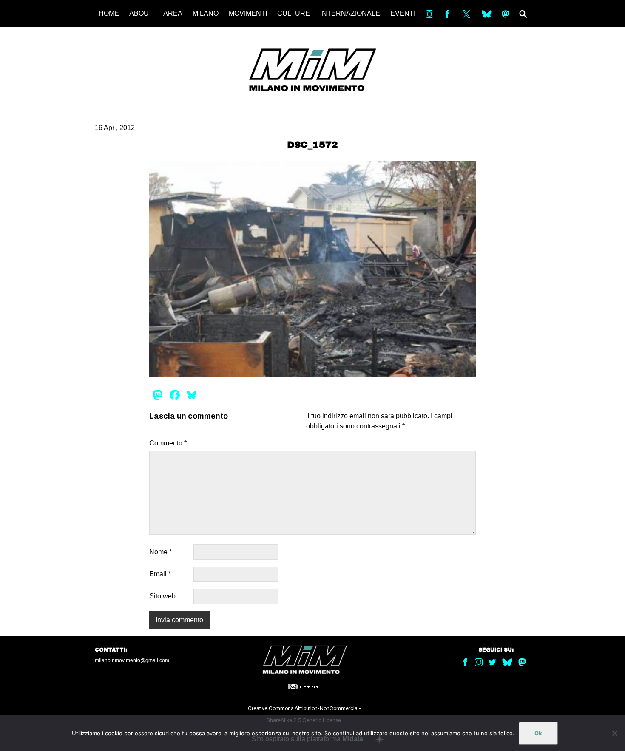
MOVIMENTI (248, 13)
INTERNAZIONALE (350, 13)
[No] (614, 733)
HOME (109, 13)
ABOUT (141, 13)
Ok (538, 733)
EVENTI (402, 13)
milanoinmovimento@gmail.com (132, 660)
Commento (168, 443)
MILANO (206, 13)
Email (160, 574)
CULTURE (293, 13)
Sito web (162, 596)
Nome (160, 551)
